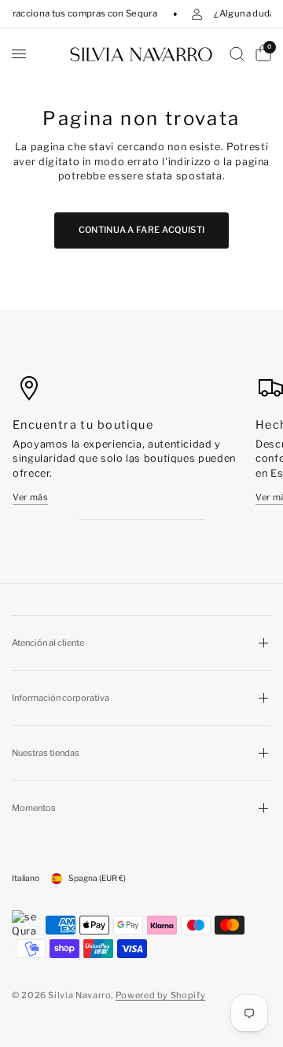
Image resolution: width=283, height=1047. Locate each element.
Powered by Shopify (161, 995)
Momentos (34, 807)
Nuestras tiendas (45, 752)
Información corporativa (60, 697)
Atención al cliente (48, 642)
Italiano (25, 878)
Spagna (97, 878)
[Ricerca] (237, 53)
